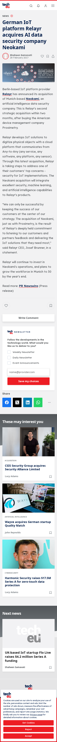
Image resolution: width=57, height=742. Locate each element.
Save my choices (28, 381)
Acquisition (10, 460)
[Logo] (7, 5)
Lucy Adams (11, 476)
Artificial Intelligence (16, 517)
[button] (28, 72)
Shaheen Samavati (15, 667)
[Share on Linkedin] (28, 402)
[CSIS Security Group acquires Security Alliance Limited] (28, 441)
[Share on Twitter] (18, 402)
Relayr (7, 94)
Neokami (32, 99)
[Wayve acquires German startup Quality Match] (28, 498)
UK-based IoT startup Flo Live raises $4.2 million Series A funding (28, 657)
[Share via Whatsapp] (39, 402)
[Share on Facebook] (7, 402)
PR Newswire (28, 286)
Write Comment (28, 318)
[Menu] (52, 6)
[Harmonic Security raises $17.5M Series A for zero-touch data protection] (28, 554)
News (5, 15)
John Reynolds (13, 532)
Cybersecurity (11, 573)
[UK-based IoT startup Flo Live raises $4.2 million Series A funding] (28, 633)
